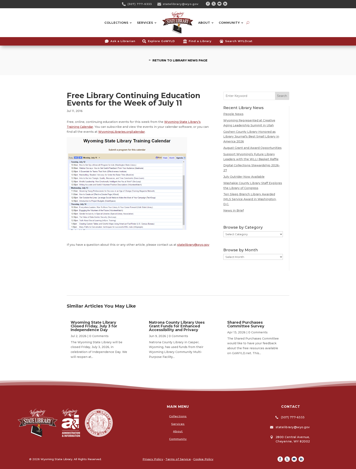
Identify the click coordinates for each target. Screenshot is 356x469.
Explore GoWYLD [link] (161, 41)
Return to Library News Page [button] (179, 60)
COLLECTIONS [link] (116, 23)
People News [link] (233, 114)
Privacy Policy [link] (153, 459)
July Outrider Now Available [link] (244, 177)
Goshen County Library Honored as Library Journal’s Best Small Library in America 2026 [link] (251, 136)
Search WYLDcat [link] (238, 41)
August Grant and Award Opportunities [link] (252, 148)
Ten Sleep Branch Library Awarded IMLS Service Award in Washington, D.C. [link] (249, 199)
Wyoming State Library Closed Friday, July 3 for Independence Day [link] (94, 326)
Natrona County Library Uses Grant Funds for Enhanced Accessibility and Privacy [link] (177, 326)
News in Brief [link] (233, 210)
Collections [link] (178, 416)
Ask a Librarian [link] (122, 41)
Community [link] (178, 439)
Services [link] (178, 424)
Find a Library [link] (200, 41)
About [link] (178, 431)
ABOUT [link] (204, 23)
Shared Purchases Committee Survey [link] (245, 324)
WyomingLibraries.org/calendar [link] (121, 132)
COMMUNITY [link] (229, 23)
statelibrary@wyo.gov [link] (181, 4)
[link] (125, 4)
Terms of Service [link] (178, 459)
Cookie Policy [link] (203, 459)
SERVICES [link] (145, 23)
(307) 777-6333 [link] (140, 4)
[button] (208, 4)
